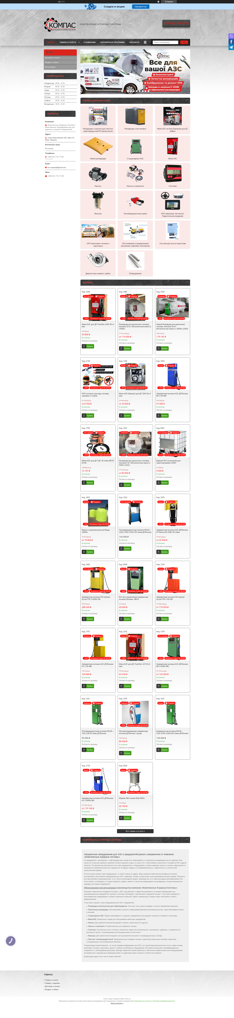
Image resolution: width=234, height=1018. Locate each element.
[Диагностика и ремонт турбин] (98, 260)
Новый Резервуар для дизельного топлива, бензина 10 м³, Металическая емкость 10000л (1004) (172, 326)
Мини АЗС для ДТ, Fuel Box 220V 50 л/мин (98, 325)
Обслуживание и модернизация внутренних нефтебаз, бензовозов (135, 244)
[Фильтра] (98, 200)
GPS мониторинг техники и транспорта (98, 244)
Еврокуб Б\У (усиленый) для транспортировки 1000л (168, 462)
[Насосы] (98, 173)
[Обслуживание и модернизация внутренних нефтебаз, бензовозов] (135, 230)
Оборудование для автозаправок (100, 888)
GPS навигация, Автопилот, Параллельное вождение (172, 215)
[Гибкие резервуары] (98, 145)
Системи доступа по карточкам (173, 243)
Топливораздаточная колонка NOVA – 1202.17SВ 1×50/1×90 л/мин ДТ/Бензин (135, 531)
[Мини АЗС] (172, 145)
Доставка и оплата (52, 58)
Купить (90, 346)
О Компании (90, 42)
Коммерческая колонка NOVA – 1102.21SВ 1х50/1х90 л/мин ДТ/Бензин (172, 732)
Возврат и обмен (51, 62)
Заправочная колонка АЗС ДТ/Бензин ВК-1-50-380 (172, 395)
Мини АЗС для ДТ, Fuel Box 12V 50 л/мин (134, 665)
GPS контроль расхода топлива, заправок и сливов (95, 395)
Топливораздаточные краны (135, 214)
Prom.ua (128, 999)
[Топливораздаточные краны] (135, 200)
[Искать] (184, 42)
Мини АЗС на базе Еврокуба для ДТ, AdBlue (172, 130)
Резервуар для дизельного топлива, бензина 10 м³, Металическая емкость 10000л (135, 326)
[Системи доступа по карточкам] (172, 230)
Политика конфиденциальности (164, 1001)
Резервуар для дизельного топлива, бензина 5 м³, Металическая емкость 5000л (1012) (134, 463)
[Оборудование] (135, 260)
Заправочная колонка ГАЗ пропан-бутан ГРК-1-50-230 (170, 598)
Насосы (98, 186)
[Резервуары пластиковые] (135, 116)
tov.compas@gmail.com (57, 167)
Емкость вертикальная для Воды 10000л (96, 531)
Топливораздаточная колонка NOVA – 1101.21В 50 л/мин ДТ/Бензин (97, 732)
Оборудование (135, 273)
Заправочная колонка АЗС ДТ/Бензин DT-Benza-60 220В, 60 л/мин (172, 531)
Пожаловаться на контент (143, 1001)
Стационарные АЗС (135, 159)
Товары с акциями (52, 983)
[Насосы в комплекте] (135, 173)
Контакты (134, 42)
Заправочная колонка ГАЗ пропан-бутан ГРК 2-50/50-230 (96, 598)
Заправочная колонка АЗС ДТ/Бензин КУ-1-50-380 (97, 665)
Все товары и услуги (134, 831)
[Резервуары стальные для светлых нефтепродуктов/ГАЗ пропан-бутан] (98, 116)
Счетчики (173, 186)
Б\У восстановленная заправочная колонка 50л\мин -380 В (133, 598)
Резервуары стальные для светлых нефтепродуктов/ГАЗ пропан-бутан (98, 130)
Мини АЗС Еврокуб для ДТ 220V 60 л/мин (135, 395)
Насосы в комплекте (135, 186)
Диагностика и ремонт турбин (98, 273)
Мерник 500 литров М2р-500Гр (132, 798)
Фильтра (98, 214)
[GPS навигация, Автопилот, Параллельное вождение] (172, 200)
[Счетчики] (172, 173)
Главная (50, 42)
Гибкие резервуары (98, 159)
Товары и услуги (67, 42)
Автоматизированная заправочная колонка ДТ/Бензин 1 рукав (133, 732)
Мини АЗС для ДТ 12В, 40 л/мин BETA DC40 (98, 462)
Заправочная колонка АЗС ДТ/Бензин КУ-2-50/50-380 (97, 799)
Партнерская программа (112, 42)
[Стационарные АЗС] (135, 145)
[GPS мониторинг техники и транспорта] (98, 230)
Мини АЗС (172, 159)
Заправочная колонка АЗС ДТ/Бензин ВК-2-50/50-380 (172, 665)
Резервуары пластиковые (135, 129)
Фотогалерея (50, 67)
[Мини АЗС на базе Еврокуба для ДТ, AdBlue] (172, 116)
